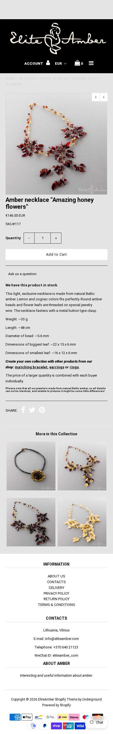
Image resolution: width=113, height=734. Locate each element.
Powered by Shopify (56, 705)
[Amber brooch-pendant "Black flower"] (31, 489)
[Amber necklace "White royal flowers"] (82, 545)
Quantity (13, 238)
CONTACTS (56, 582)
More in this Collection (56, 434)
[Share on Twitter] (32, 410)
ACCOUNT (34, 63)
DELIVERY (56, 588)
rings (74, 367)
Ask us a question (22, 274)
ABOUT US (56, 576)
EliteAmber (46, 699)
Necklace (27, 78)
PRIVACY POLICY (56, 593)
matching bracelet (31, 367)
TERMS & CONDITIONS (56, 605)
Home (10, 78)
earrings (56, 367)
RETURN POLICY (56, 599)
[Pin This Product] (42, 410)
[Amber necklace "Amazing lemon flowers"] (82, 489)
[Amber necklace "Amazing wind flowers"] (31, 545)
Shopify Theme (66, 699)
